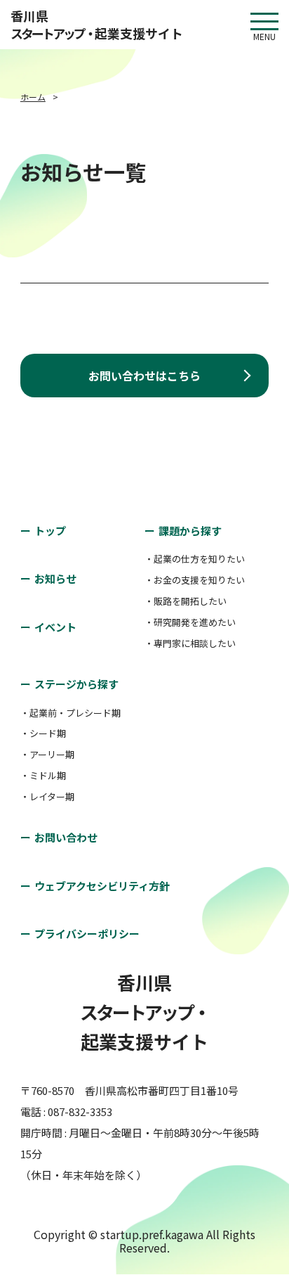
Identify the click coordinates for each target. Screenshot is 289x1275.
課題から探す (190, 530)
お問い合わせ (66, 837)
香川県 (97, 24)
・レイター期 (47, 796)
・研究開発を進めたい (190, 622)
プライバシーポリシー (87, 933)
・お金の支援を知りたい (194, 580)
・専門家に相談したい (190, 643)
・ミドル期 (43, 775)
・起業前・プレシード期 (70, 712)
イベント (55, 627)
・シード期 (43, 733)
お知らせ (55, 578)
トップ (50, 530)
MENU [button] (264, 21)
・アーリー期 (47, 754)
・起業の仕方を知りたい (194, 558)
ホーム (33, 97)
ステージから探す (76, 684)
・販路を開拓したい (185, 601)
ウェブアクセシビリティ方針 (102, 885)
